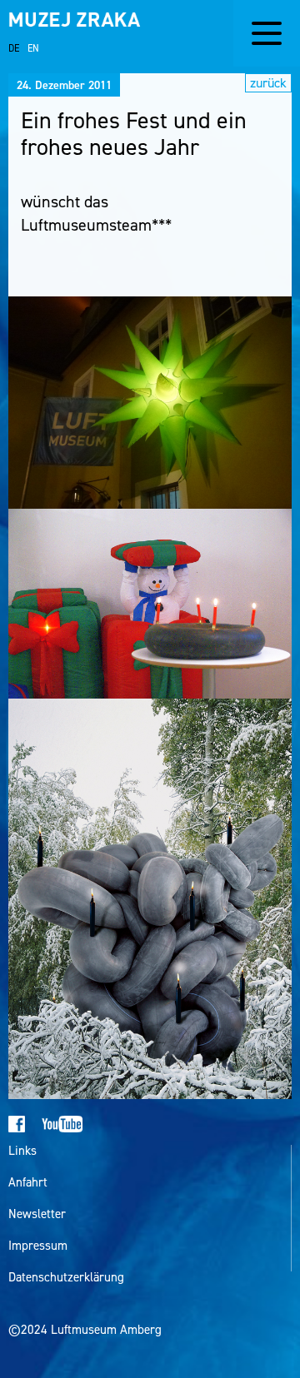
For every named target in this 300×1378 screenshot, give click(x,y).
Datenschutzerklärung (66, 1277)
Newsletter (37, 1214)
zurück (268, 83)
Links (22, 1151)
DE (13, 48)
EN (33, 48)
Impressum (38, 1246)
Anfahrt (28, 1183)
